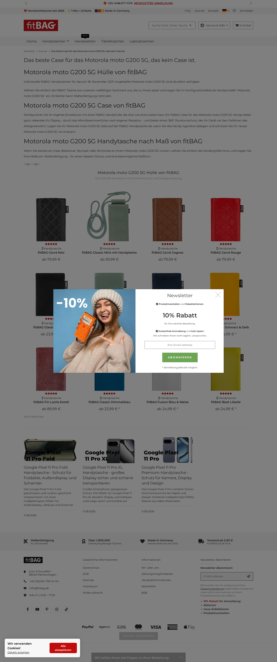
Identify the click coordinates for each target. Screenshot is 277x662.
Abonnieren (180, 357)
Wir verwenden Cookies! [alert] (20, 646)
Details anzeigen (18, 652)
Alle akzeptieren (63, 648)
